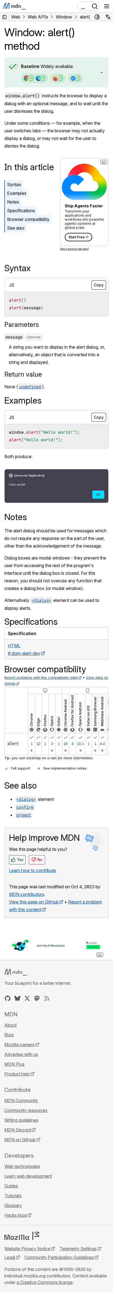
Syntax (14, 184)
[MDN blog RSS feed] (47, 998)
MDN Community (21, 1100)
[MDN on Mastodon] (37, 998)
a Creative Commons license (45, 1282)
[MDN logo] (15, 972)
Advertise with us (21, 1054)
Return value (23, 374)
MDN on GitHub (20, 1139)
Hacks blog (15, 1215)
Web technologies (22, 1166)
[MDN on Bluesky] (17, 998)
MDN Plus (14, 1064)
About (10, 1025)
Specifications (21, 210)
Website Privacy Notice (27, 1248)
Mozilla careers (19, 1044)
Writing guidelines (21, 1120)
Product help (17, 1074)
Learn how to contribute (32, 870)
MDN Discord (17, 1130)
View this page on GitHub (34, 902)
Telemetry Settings (78, 1248)
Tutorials (12, 1195)
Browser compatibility (28, 219)
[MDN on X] (27, 998)
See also (15, 228)
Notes (13, 202)
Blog (9, 1034)
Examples (16, 193)
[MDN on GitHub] (7, 998)
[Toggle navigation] (106, 6)
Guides (11, 1186)
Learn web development (28, 1176)
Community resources (25, 1110)
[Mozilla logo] (21, 1236)
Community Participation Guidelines (59, 1257)
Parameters (21, 325)
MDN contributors (26, 894)
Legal (9, 1257)
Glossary (13, 1205)
